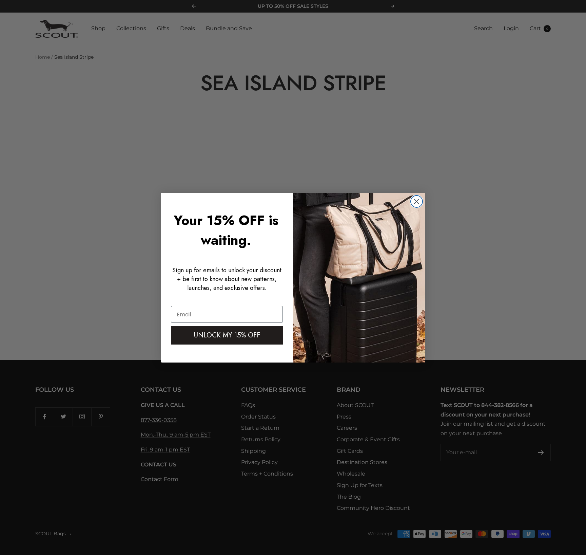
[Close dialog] (417, 201)
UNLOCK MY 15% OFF (227, 335)
